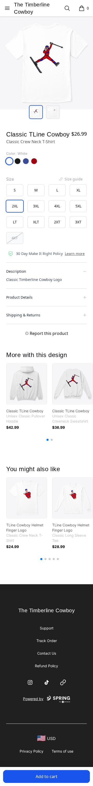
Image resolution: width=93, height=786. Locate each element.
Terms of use (62, 751)
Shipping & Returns (23, 315)
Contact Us (46, 653)
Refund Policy (46, 666)
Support (46, 628)
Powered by (33, 699)
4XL (57, 206)
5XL (78, 206)
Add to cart (46, 776)
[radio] (14, 190)
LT (15, 222)
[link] (26, 383)
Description (16, 271)
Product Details (19, 297)
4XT (15, 237)
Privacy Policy (31, 751)
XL (78, 190)
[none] (70, 179)
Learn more (75, 253)
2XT (57, 222)
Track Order (46, 640)
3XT (78, 222)
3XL (36, 206)
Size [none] (10, 179)
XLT (36, 222)
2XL (15, 206)
